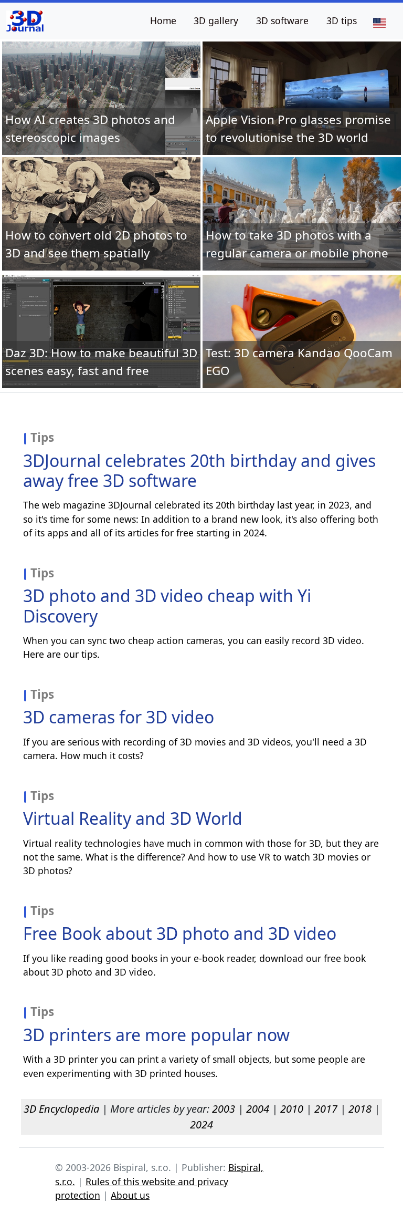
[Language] (379, 22)
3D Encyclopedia (61, 1109)
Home (163, 20)
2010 (291, 1109)
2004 (257, 1109)
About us (130, 1195)
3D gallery (216, 20)
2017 (325, 1109)
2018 (360, 1109)
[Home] (25, 21)
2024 (201, 1124)
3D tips (341, 20)
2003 (223, 1109)
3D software (282, 20)
